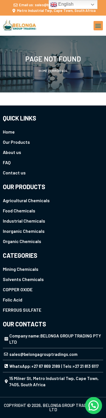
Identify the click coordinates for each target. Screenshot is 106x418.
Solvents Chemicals (23, 279)
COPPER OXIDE (18, 289)
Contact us (14, 172)
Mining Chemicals (20, 269)
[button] (98, 25)
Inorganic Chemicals (24, 231)
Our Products (16, 142)
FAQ (7, 162)
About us (12, 152)
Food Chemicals (19, 210)
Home (43, 71)
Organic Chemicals (22, 241)
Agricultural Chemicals (26, 200)
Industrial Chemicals (24, 220)
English (65, 4)
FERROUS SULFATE (22, 310)
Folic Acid (12, 299)
